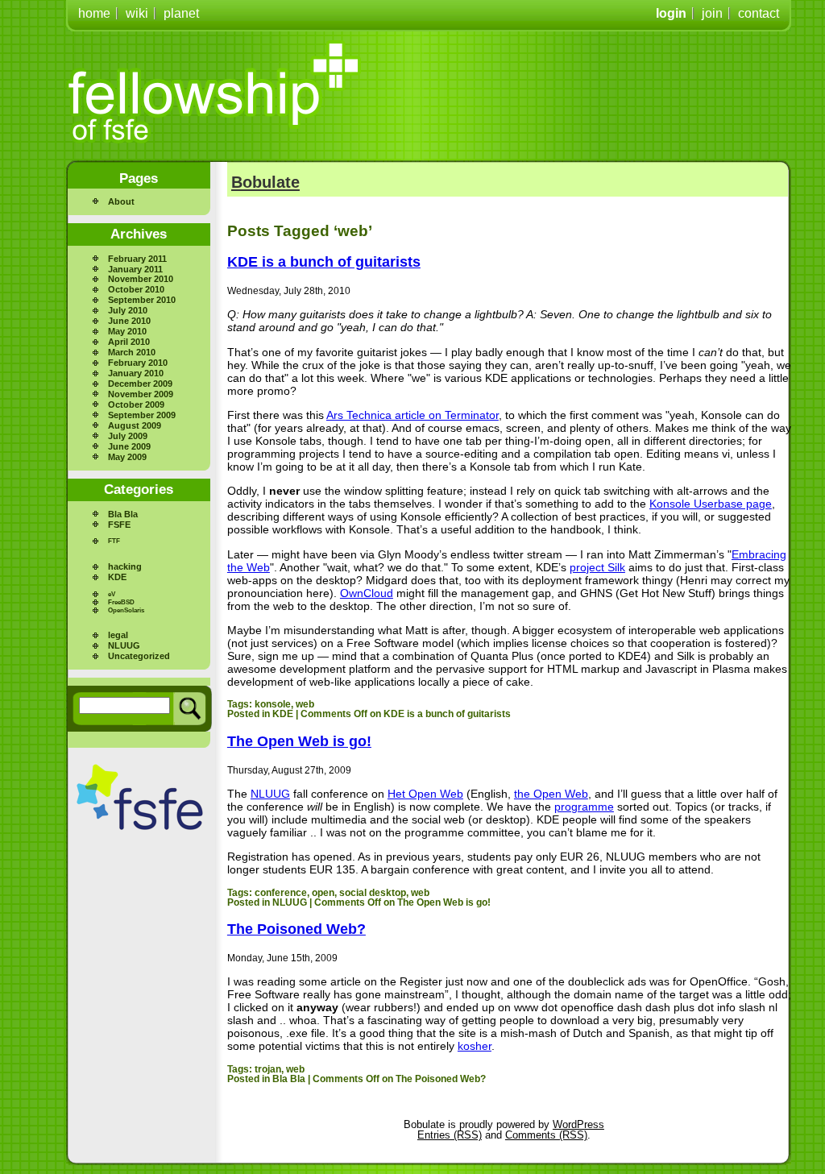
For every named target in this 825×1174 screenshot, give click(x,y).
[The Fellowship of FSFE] (215, 91)
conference (281, 893)
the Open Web (551, 793)
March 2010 (131, 352)
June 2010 (129, 321)
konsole (273, 704)
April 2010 (129, 341)
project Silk (597, 567)
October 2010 (136, 289)
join (712, 13)
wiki (137, 13)
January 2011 (135, 269)
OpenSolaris (126, 610)
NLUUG (124, 645)
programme (584, 806)
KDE (117, 577)
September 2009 (142, 415)
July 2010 (127, 310)
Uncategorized (139, 656)
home (94, 13)
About (121, 201)
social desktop (372, 893)
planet (181, 13)
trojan (268, 1069)
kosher (474, 1045)
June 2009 (129, 446)
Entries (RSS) (449, 1135)
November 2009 (140, 394)
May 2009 (127, 457)
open (323, 893)
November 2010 (140, 279)
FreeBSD (121, 602)
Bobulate (265, 182)
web (305, 704)
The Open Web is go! (299, 741)
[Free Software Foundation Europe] (140, 797)
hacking (125, 566)
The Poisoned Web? (296, 929)
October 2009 (136, 404)
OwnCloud (366, 593)
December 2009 (140, 383)
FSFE (119, 524)
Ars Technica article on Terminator (412, 415)
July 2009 (127, 436)
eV (111, 594)
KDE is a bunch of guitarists (324, 262)
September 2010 (142, 300)
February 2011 (137, 258)
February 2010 (138, 362)
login (671, 13)
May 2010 (127, 331)
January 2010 (136, 373)
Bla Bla (123, 514)
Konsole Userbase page (710, 503)
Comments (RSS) (546, 1135)
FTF (114, 541)
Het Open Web (425, 793)
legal (118, 635)
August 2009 (134, 425)
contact (758, 13)
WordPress (578, 1124)
